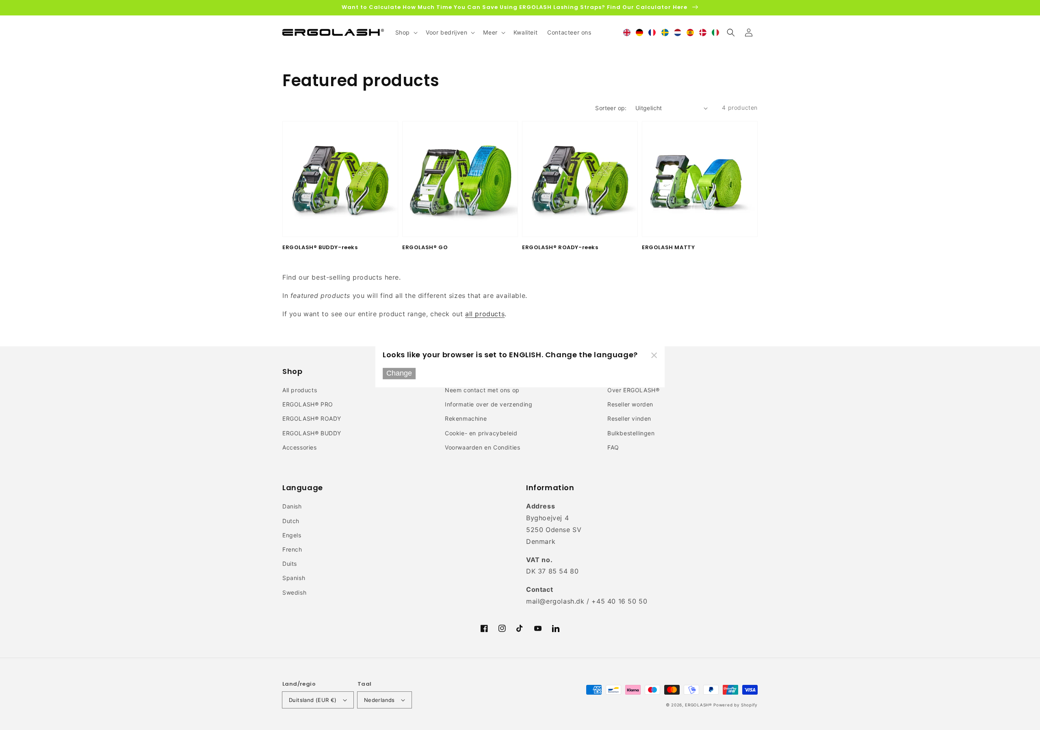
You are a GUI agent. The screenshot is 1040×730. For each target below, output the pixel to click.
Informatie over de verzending (488, 404)
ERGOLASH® (698, 704)
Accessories (299, 447)
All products (299, 390)
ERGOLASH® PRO (307, 404)
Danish (292, 506)
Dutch (290, 520)
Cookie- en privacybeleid (481, 433)
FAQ (613, 447)
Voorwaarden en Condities (482, 447)
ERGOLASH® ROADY (311, 418)
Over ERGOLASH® (633, 390)
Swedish (294, 592)
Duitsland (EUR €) (313, 700)
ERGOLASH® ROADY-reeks (560, 247)
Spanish (293, 577)
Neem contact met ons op (482, 390)
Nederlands (379, 700)
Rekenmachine (466, 418)
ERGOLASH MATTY (668, 247)
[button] (731, 32)
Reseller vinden (629, 418)
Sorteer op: (610, 107)
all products (485, 314)
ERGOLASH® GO (425, 247)
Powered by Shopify (735, 704)
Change (399, 373)
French (292, 549)
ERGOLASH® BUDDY (311, 433)
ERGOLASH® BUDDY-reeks (320, 247)
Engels (291, 535)
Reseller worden (630, 404)
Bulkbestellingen (631, 433)
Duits (289, 563)
